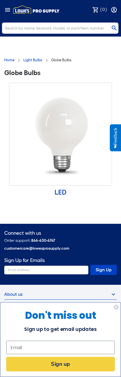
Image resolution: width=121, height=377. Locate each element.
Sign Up (104, 269)
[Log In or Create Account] (114, 9)
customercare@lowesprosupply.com (36, 248)
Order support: (29, 240)
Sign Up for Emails (24, 260)
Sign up (60, 364)
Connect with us (22, 233)
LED (60, 192)
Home (9, 60)
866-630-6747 (43, 240)
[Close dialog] (116, 307)
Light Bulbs (32, 60)
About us (13, 294)
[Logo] (36, 9)
